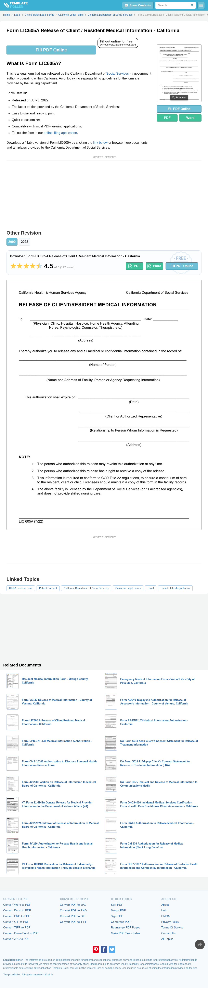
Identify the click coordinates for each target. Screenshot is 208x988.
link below (100, 142)
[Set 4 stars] (32, 266)
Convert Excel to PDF (17, 910)
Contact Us (168, 933)
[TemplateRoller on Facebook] (104, 949)
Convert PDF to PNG (73, 910)
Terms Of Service (172, 927)
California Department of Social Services (86, 588)
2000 (12, 241)
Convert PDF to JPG (73, 904)
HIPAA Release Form (20, 588)
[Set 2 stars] (19, 266)
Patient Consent (48, 588)
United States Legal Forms (175, 588)
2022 (24, 241)
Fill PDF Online (51, 49)
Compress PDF (121, 921)
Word (190, 118)
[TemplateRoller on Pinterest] (96, 949)
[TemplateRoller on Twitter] (112, 949)
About (165, 904)
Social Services (117, 73)
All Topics (167, 938)
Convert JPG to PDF (16, 938)
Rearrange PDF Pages (125, 927)
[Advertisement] (104, 188)
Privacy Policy (170, 921)
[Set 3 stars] (26, 266)
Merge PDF (118, 910)
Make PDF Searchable (125, 933)
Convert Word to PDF (17, 904)
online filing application (60, 133)
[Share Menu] (200, 944)
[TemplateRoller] (14, 5)
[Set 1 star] (13, 266)
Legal (150, 588)
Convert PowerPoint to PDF (21, 933)
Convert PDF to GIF (73, 916)
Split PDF (117, 904)
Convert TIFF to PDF (16, 927)
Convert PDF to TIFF (73, 921)
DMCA (165, 916)
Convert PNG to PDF (16, 916)
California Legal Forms (128, 588)
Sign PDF (117, 916)
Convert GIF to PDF (16, 921)
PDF (167, 118)
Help (164, 910)
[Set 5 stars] (39, 266)
